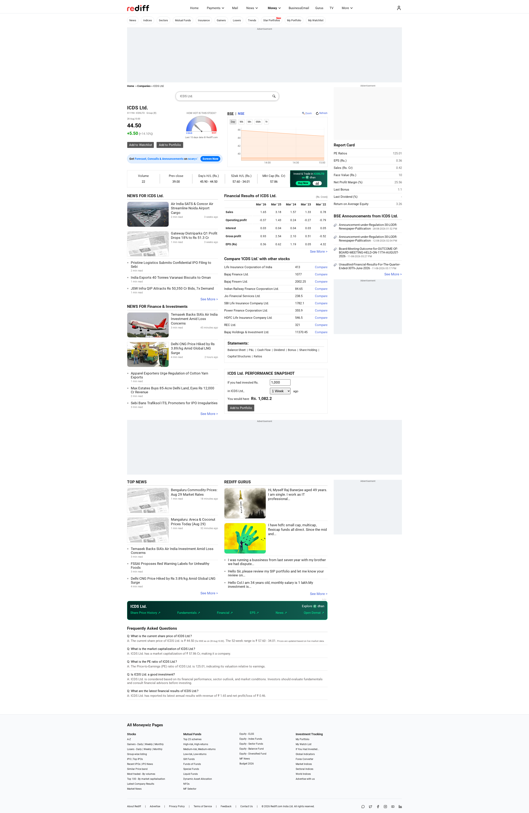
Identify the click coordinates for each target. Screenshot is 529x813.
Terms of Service (203, 806)
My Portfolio (294, 20)
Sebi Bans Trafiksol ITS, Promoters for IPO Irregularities (174, 403)
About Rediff (134, 806)
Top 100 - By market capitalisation (146, 778)
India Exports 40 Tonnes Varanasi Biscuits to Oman (171, 278)
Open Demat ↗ (314, 613)
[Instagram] (385, 807)
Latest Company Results (140, 783)
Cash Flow (264, 350)
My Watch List (303, 744)
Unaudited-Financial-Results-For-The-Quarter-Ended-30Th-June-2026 (369, 266)
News (250, 8)
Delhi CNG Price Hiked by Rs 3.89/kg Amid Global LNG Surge (193, 348)
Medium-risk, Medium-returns (199, 749)
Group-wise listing (137, 754)
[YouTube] (392, 807)
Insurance (204, 20)
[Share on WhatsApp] (363, 807)
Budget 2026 (246, 763)
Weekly (149, 744)
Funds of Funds (192, 764)
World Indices (303, 774)
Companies (144, 86)
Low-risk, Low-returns (194, 754)
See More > (209, 299)
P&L (251, 350)
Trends (252, 20)
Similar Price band (137, 769)
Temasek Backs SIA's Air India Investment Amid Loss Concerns (194, 319)
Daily (140, 744)
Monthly (159, 744)
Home (194, 8)
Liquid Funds (190, 774)
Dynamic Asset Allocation (197, 778)
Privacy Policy (177, 806)
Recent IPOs (133, 764)
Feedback (226, 806)
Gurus (319, 8)
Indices (147, 20)
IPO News (147, 764)
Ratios (258, 356)
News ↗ (281, 613)
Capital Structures (239, 356)
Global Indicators (305, 754)
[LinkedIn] (400, 807)
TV (332, 8)
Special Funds (191, 769)
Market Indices (304, 764)
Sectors (163, 20)
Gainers (221, 20)
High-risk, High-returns (195, 744)
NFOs (186, 783)
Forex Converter (304, 759)
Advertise (155, 806)
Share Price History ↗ (145, 613)
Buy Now (303, 183)
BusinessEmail (299, 8)
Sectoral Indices (304, 769)
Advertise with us (305, 778)
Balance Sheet (237, 350)
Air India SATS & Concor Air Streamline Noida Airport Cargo (192, 208)
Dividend (279, 350)
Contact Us (246, 806)
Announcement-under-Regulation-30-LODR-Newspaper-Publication (368, 226)
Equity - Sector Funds (251, 743)
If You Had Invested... (307, 749)
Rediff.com (276, 806)
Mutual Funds (183, 20)
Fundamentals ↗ (188, 613)
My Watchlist (315, 20)
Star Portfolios (271, 20)
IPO (129, 759)
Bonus (292, 350)
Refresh (323, 113)
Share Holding (308, 350)
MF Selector (189, 788)
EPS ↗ (254, 613)
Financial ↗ (225, 613)
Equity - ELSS (246, 733)
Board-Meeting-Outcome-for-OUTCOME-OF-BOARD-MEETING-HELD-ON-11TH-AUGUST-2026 (368, 252)
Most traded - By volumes (141, 774)
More (345, 8)
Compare (321, 267)
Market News (134, 788)
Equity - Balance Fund (251, 748)
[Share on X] (370, 807)
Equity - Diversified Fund (252, 753)
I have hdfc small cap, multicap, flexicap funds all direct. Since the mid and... (297, 529)
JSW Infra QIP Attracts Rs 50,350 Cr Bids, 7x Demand (172, 288)
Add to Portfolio (241, 408)
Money (272, 8)
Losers (237, 20)
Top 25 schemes (192, 739)
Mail (235, 8)
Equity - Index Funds (250, 738)
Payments (213, 8)
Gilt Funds (189, 759)
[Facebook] (378, 807)
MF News (244, 758)
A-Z (129, 739)
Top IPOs (138, 759)
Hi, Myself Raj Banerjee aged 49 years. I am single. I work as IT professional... (297, 494)
